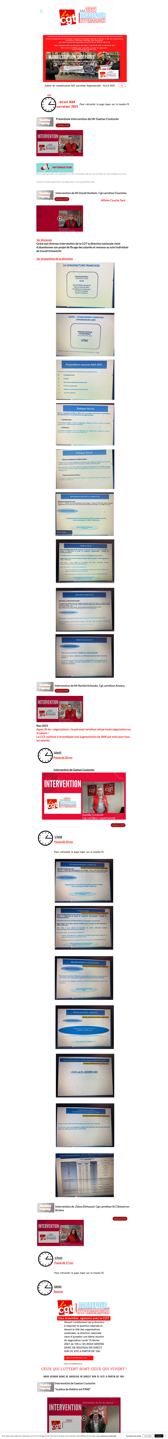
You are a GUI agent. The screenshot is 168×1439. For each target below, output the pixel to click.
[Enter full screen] (124, 79)
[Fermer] (165, 1435)
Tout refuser (148, 1436)
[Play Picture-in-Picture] (121, 79)
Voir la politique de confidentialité (106, 1436)
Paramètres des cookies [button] (133, 1436)
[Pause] (45, 79)
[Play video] (59, 143)
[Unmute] (49, 79)
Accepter (159, 1436)
